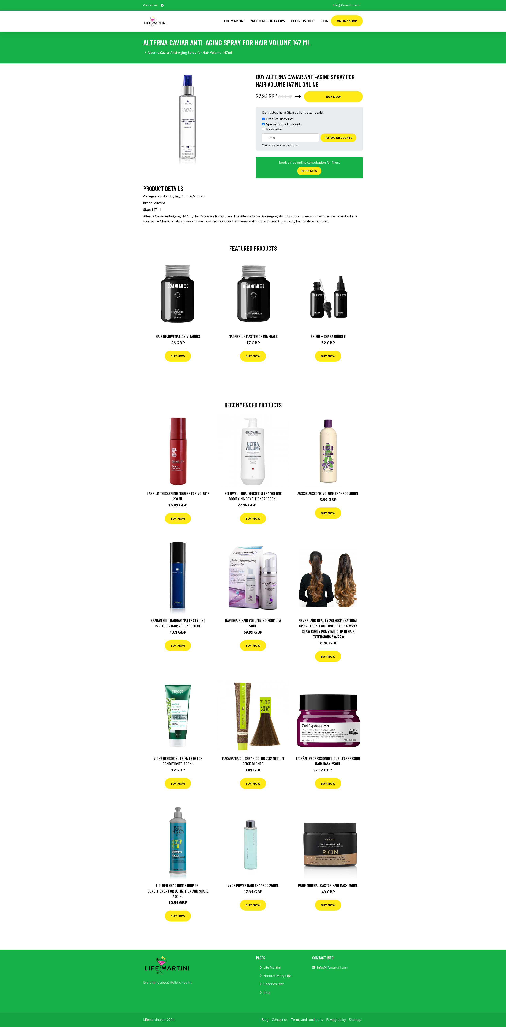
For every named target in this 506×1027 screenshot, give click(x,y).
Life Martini (234, 21)
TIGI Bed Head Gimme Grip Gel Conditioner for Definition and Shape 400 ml (177, 891)
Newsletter (274, 129)
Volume (186, 196)
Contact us (280, 1020)
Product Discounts (280, 119)
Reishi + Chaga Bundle (328, 336)
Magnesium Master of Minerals (253, 336)
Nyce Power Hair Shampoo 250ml (253, 885)
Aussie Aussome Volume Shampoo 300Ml (328, 493)
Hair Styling (171, 196)
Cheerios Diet (302, 21)
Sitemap (355, 1020)
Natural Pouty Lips (267, 21)
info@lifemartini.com (346, 5)
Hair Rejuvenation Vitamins (178, 336)
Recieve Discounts (338, 138)
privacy (272, 145)
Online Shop (347, 21)
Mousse (199, 196)
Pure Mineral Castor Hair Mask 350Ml (328, 885)
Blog (323, 21)
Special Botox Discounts (284, 124)
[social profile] (162, 5)
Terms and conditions (307, 1020)
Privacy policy (336, 1020)
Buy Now (333, 97)
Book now (309, 171)
